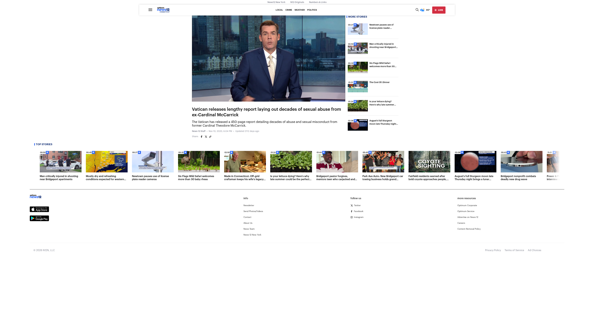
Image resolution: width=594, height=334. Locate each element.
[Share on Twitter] (206, 136)
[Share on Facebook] (201, 136)
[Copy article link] (210, 136)
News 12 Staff (198, 131)
